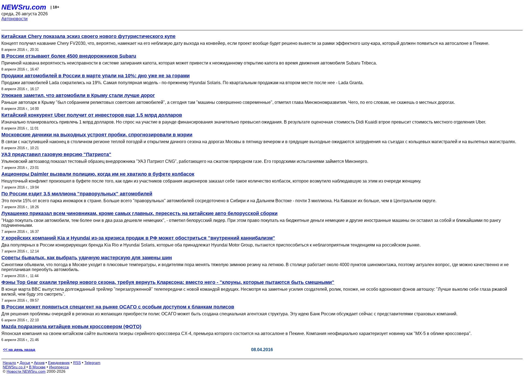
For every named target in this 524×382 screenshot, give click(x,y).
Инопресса (59, 367)
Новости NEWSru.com (26, 371)
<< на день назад (19, 349)
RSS (77, 362)
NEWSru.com (23, 7)
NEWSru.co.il (14, 367)
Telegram (92, 362)
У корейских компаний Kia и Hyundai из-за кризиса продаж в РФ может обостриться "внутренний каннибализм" (138, 238)
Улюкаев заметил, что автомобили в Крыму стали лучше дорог (78, 95)
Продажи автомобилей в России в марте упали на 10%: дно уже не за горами (95, 75)
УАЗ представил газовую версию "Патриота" (56, 154)
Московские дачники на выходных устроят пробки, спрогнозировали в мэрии (96, 134)
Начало (9, 362)
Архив (39, 362)
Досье (25, 362)
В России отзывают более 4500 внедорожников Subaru (68, 56)
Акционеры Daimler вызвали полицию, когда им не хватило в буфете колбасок (97, 174)
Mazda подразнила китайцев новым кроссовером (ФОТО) (71, 326)
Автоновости (14, 18)
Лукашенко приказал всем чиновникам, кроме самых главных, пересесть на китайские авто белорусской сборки (139, 213)
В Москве (37, 367)
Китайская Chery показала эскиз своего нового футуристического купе (88, 36)
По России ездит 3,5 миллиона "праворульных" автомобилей (76, 193)
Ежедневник (59, 362)
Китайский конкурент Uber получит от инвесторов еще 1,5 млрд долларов (91, 115)
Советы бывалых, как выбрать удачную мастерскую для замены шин (86, 257)
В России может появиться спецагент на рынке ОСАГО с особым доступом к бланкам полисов (117, 307)
